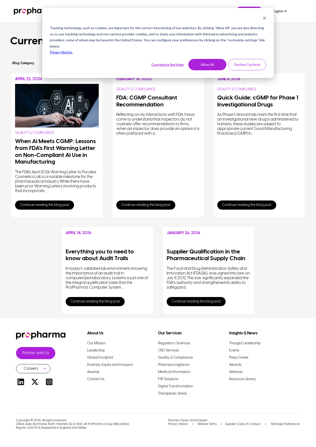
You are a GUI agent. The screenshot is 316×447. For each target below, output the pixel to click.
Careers (31, 369)
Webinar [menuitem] (236, 372)
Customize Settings (167, 64)
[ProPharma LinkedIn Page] (20, 382)
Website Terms (207, 424)
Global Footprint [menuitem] (100, 358)
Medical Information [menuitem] (174, 372)
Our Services (170, 333)
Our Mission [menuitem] (96, 343)
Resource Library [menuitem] (242, 379)
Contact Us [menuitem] (95, 379)
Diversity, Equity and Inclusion (187, 420)
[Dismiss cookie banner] (264, 19)
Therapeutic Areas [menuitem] (172, 394)
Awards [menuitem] (93, 372)
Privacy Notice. (61, 52)
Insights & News (243, 333)
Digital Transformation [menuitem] (175, 386)
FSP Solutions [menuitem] (168, 379)
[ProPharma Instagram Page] (49, 382)
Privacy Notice (178, 424)
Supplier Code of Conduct (243, 424)
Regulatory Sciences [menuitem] (174, 343)
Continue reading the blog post (44, 205)
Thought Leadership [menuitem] (245, 343)
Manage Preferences (285, 424)
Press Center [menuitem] (239, 358)
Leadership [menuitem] (96, 350)
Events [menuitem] (234, 350)
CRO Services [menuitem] (168, 350)
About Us (95, 333)
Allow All (207, 64)
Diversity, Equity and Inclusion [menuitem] (110, 365)
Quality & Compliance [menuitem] (175, 358)
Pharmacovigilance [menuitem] (173, 365)
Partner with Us (35, 353)
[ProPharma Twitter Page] (35, 382)
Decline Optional (247, 64)
